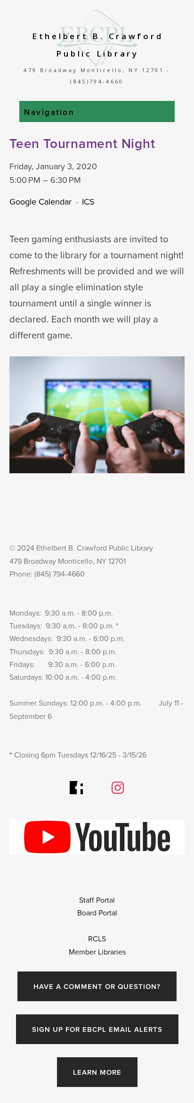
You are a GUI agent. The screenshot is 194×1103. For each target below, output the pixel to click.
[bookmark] (97, 36)
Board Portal (97, 912)
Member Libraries (97, 952)
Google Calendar (40, 201)
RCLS (97, 938)
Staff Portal (98, 900)
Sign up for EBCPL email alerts (97, 1029)
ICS (88, 201)
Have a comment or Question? (97, 986)
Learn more (97, 1072)
